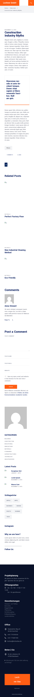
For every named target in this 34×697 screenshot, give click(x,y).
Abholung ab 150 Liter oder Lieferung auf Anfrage (16, 661)
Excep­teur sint (16, 471)
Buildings (8, 439)
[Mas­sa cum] (7, 485)
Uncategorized (9, 459)
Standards (8, 451)
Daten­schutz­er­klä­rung (17, 694)
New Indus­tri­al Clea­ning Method (15, 251)
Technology (9, 456)
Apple (8, 500)
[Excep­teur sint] (7, 472)
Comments (10, 154)
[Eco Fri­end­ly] (17, 266)
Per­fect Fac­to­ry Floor (14, 216)
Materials (13, 8)
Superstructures (10, 454)
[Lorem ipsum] (7, 478)
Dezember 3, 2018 (16, 480)
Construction (9, 441)
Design (19, 506)
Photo (8, 148)
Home (6, 8)
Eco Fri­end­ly (10, 277)
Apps (16, 500)
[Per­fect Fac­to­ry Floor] (17, 197)
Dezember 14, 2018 (10, 30)
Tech (8, 516)
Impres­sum (17, 688)
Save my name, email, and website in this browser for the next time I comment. (17, 379)
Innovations (9, 446)
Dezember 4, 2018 (16, 486)
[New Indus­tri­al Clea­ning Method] (17, 234)
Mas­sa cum (15, 484)
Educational (9, 444)
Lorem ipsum (15, 478)
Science (17, 511)
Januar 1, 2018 (16, 473)
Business (9, 506)
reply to (7, 320)
